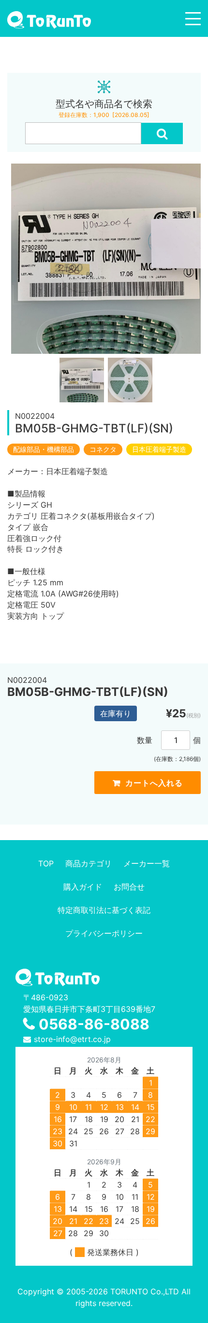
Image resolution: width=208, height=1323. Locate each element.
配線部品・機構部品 (43, 449)
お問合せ (129, 887)
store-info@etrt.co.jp (72, 1039)
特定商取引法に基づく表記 (104, 910)
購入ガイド (82, 887)
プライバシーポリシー (104, 933)
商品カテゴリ (88, 863)
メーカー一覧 (146, 863)
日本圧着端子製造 (159, 449)
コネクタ (103, 449)
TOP (46, 863)
